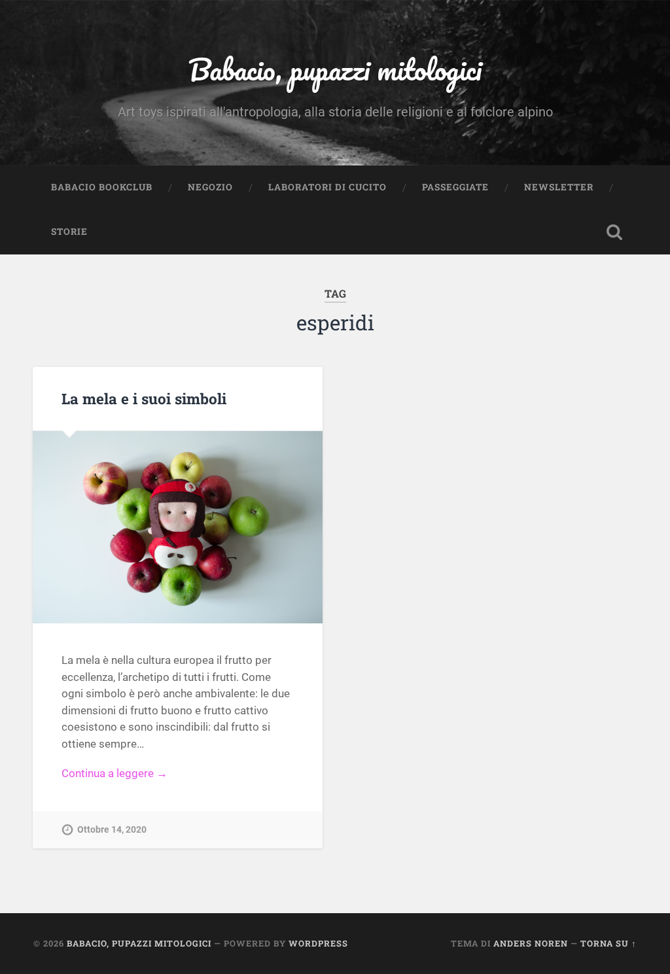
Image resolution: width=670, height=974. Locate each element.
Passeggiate (455, 187)
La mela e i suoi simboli (144, 398)
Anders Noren (530, 943)
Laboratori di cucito (327, 187)
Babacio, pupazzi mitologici (335, 69)
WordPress (318, 943)
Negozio (210, 187)
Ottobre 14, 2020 (112, 829)
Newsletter (558, 187)
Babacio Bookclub (101, 187)
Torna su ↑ (608, 943)
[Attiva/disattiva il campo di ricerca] (614, 232)
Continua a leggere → (115, 773)
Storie (69, 231)
